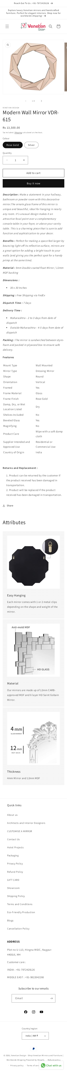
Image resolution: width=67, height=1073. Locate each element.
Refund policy (54, 1060)
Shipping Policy (16, 896)
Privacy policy (17, 1065)
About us (12, 814)
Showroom (13, 888)
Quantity (7, 152)
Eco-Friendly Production (21, 912)
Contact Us (13, 839)
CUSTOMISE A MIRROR (19, 831)
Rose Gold (12, 145)
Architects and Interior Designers (26, 823)
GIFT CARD (13, 880)
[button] (7, 26)
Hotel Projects (15, 847)
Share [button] (10, 505)
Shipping (18, 132)
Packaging (13, 855)
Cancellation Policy (18, 928)
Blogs (10, 920)
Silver (31, 145)
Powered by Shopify (35, 1060)
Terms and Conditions (20, 904)
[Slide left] (26, 101)
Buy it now (33, 183)
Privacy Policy (15, 863)
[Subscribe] (51, 998)
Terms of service (34, 1065)
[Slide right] (41, 101)
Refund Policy (15, 871)
